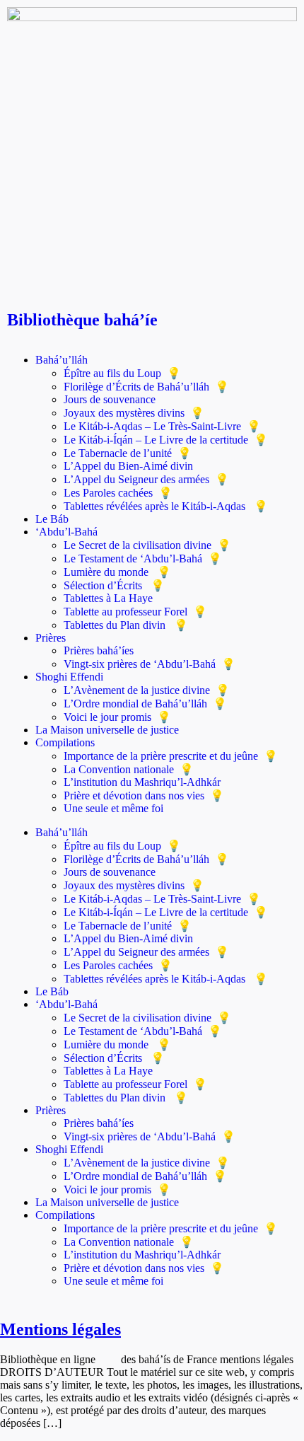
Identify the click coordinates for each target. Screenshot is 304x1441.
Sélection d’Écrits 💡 (114, 585)
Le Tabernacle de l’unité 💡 (128, 453)
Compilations (65, 742)
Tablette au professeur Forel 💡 (135, 612)
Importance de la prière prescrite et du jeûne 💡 (171, 756)
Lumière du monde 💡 (117, 572)
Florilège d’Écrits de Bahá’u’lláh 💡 (146, 387)
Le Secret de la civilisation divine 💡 (147, 545)
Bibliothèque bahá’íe (82, 320)
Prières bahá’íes (99, 650)
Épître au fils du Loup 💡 (122, 373)
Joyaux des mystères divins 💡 (134, 413)
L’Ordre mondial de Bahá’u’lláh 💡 (145, 704)
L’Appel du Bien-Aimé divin (128, 466)
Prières (50, 638)
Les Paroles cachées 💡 (118, 493)
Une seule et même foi (113, 808)
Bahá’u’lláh (61, 360)
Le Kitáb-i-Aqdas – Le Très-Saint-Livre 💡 (162, 426)
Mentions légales (60, 1329)
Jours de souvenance (110, 399)
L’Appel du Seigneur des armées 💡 (146, 479)
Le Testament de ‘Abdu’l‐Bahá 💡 (143, 558)
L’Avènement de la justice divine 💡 (147, 690)
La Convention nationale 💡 (129, 769)
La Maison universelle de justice (107, 730)
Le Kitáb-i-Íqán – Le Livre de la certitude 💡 (166, 440)
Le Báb (52, 519)
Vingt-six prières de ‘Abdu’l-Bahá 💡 (149, 664)
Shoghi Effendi (69, 677)
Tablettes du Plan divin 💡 (126, 625)
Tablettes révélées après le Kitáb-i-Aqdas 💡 (166, 506)
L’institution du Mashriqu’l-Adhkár (142, 782)
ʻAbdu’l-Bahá (66, 532)
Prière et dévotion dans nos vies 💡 (144, 795)
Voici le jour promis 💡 (117, 717)
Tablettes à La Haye (108, 598)
